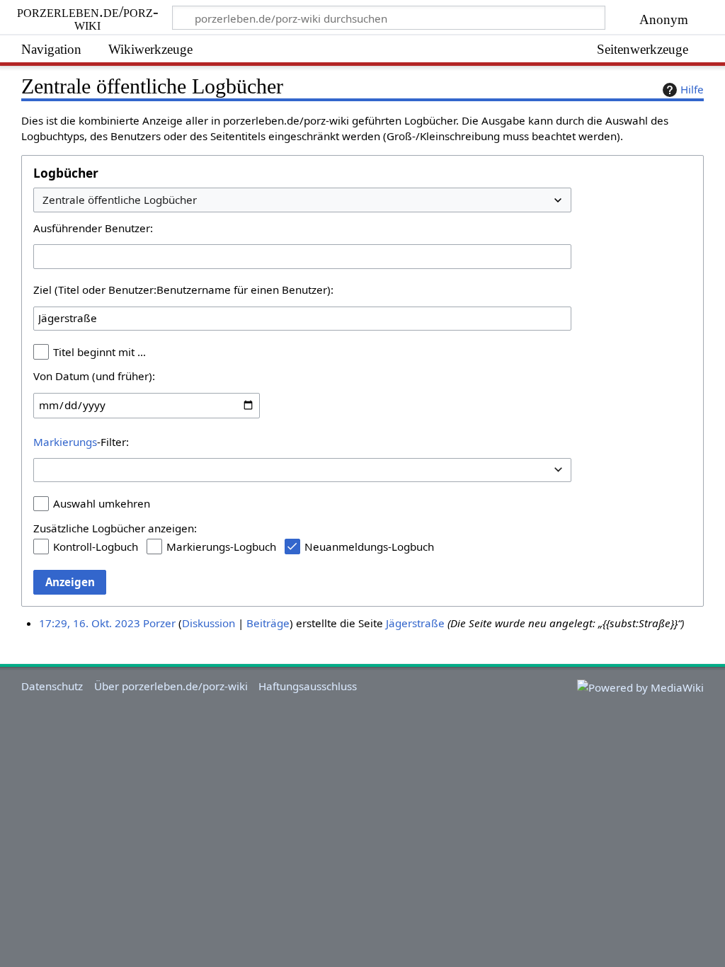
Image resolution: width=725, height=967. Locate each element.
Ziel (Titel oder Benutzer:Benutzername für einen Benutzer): (183, 289)
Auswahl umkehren (101, 503)
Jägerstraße (415, 623)
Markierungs (65, 442)
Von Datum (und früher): (94, 376)
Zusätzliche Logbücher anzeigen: (115, 528)
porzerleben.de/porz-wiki (89, 18)
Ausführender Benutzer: (93, 228)
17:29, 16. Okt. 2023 (89, 623)
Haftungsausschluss (307, 686)
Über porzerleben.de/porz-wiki (171, 686)
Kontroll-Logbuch (95, 546)
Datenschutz (52, 686)
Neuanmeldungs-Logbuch (369, 546)
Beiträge (268, 623)
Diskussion (208, 623)
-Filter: (81, 442)
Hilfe (692, 89)
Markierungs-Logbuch (221, 546)
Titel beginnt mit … (99, 352)
